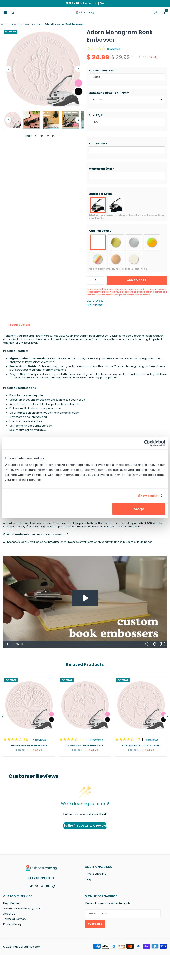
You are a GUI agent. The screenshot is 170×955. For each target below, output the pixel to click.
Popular (10, 31)
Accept (139, 508)
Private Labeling (95, 874)
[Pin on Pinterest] (47, 136)
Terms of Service (14, 919)
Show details (147, 495)
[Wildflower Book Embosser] (85, 705)
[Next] (78, 69)
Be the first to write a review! (85, 825)
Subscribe (95, 923)
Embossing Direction (109, 93)
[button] (127, 143)
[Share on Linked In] (53, 136)
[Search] (12, 12)
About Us (9, 914)
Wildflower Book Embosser (85, 745)
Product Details (19, 325)
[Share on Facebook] (36, 136)
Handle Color (102, 70)
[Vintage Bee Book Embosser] (141, 705)
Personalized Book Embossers (25, 24)
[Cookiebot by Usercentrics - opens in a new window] (147, 443)
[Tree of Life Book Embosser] (29, 705)
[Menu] (5, 12)
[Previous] (8, 69)
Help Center (11, 903)
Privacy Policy (12, 924)
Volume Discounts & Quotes (22, 908)
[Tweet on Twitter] (41, 136)
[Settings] (155, 12)
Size (96, 115)
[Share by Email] (59, 136)
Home (3, 24)
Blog (88, 879)
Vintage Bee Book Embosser (141, 745)
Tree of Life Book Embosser (29, 745)
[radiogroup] (127, 205)
